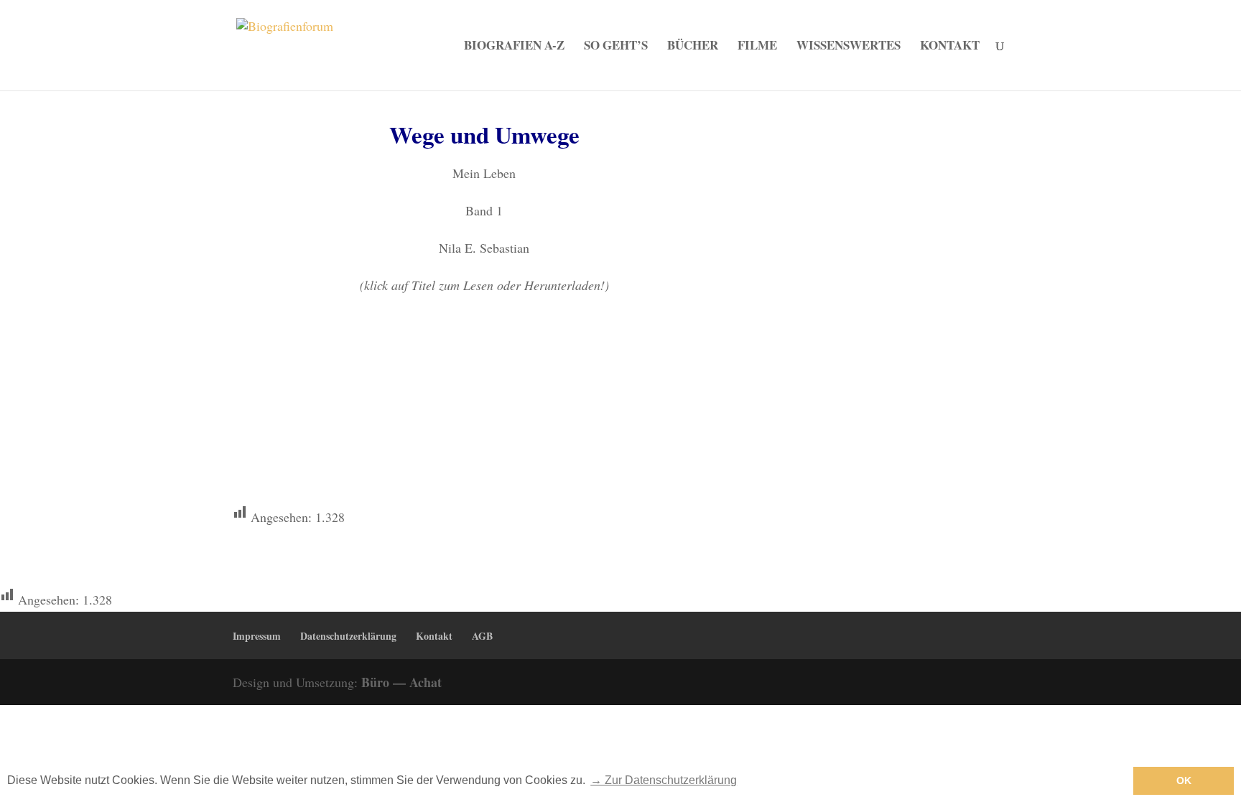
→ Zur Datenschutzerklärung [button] (663, 780)
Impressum (257, 635)
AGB (482, 635)
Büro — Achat (401, 682)
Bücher (692, 47)
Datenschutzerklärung (348, 635)
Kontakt (950, 47)
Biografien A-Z (514, 47)
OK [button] (1183, 780)
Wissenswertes (848, 47)
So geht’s (616, 47)
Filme (757, 47)
